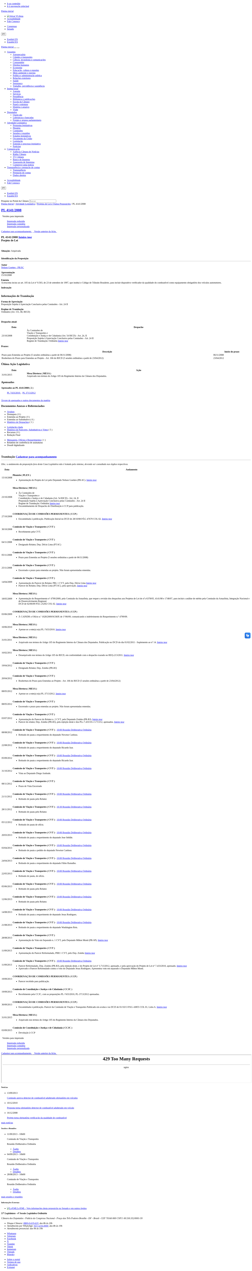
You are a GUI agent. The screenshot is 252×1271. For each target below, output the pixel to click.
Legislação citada (15, 427)
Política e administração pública (27, 75)
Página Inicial (7, 204)
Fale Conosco (13, 21)
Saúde (16, 81)
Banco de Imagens (21, 159)
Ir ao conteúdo (13, 3)
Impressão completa (16, 224)
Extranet (11, 1267)
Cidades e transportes (22, 57)
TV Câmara (18, 157)
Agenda (16, 91)
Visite (15, 109)
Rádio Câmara (19, 154)
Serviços (17, 94)
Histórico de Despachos (18, 422)
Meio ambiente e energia (24, 73)
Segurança (17, 83)
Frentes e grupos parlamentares (27, 120)
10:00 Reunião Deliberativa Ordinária (74, 730)
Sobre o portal (13, 1259)
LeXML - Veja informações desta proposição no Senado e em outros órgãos (52, 1208)
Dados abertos (19, 175)
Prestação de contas (22, 172)
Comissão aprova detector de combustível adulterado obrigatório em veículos (42, 1098)
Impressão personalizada (18, 226)
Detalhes (17, 1151)
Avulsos (10, 411)
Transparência (19, 170)
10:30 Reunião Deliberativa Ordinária (74, 807)
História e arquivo (21, 107)
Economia (17, 67)
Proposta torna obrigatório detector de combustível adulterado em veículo (40, 1108)
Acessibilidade (13, 19)
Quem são (17, 115)
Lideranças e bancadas (23, 117)
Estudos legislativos (22, 136)
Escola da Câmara (21, 102)
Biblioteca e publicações (24, 99)
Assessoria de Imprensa (23, 162)
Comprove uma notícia (23, 165)
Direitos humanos (21, 65)
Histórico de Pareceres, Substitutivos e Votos (27, 429)
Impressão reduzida (16, 221)
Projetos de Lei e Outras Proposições (54, 204)
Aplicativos (12, 1264)
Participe (17, 146)
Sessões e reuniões (21, 133)
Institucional (12, 88)
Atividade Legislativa (17, 123)
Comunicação (13, 149)
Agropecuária (19, 54)
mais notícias (7, 1122)
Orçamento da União (22, 138)
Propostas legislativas (22, 125)
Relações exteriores (22, 78)
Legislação (18, 141)
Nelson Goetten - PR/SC (12, 267)
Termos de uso (13, 1262)
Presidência (18, 96)
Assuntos (11, 52)
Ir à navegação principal (18, 6)
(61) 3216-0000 (41, 1226)
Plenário (16, 128)
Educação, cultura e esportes (26, 70)
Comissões (18, 130)
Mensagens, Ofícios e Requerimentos (24, 440)
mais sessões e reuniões (12, 1197)
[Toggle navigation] (15, 47)
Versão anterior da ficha (45, 231)
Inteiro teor (25, 237)
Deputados (12, 112)
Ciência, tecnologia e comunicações (29, 60)
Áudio (16, 1149)
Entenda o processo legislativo (27, 144)
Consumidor (18, 62)
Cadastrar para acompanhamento (16, 231)
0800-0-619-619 (30, 1223)
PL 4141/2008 (11, 210)
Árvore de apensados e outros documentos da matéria (25, 400)
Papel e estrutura (20, 104)
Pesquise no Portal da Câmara (15, 201)
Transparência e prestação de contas (23, 167)
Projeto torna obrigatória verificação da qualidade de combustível (37, 1118)
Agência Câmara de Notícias (26, 151)
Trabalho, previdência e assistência (29, 86)
